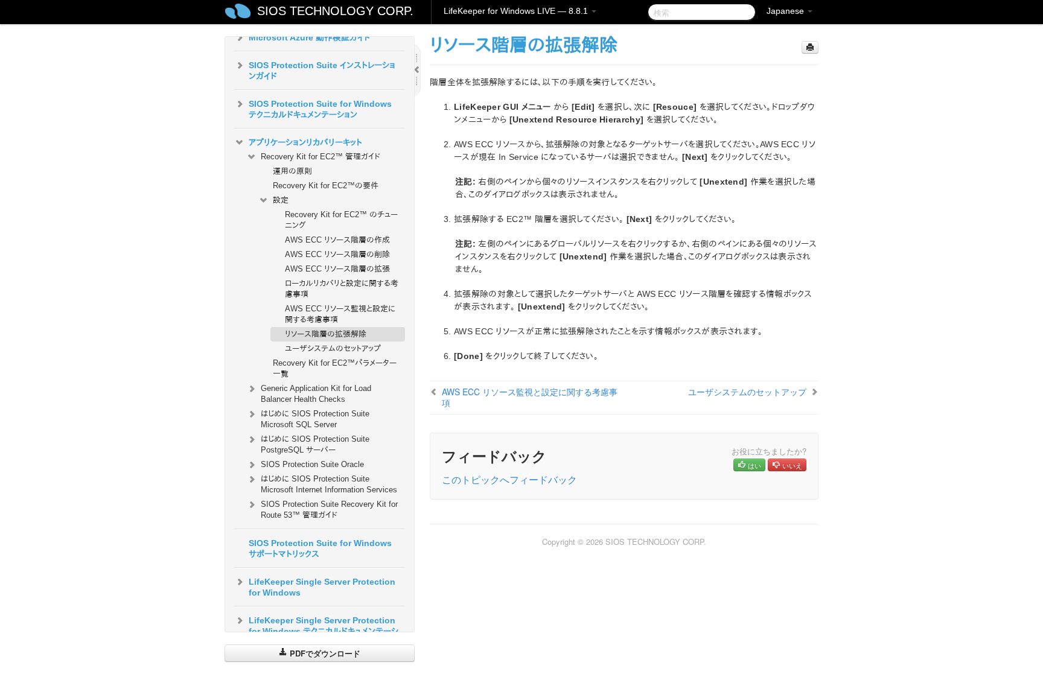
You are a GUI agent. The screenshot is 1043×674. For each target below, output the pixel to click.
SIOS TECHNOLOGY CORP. (335, 10)
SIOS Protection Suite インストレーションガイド (322, 70)
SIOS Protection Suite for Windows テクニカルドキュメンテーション (320, 109)
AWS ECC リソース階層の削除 (337, 254)
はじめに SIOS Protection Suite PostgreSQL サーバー (315, 444)
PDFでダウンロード (323, 653)
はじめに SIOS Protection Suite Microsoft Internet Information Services (329, 484)
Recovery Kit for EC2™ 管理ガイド (320, 156)
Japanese (786, 11)
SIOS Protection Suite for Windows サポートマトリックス (320, 548)
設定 (281, 200)
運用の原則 (292, 171)
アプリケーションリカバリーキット (305, 142)
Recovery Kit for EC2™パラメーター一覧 (335, 368)
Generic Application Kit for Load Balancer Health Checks (316, 394)
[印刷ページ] (810, 47)
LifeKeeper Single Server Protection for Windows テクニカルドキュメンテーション (323, 631)
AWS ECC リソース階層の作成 (337, 239)
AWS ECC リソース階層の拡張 (337, 268)
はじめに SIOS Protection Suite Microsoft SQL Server (315, 419)
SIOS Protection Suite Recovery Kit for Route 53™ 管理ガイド (329, 510)
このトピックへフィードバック (509, 479)
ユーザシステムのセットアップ (333, 348)
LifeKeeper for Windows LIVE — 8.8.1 (517, 11)
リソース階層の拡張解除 (325, 334)
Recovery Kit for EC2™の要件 (325, 185)
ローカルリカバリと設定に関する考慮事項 (341, 289)
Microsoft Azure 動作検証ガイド (310, 37)
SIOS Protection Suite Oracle (312, 464)
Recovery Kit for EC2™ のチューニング (341, 220)
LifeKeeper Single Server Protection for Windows (322, 587)
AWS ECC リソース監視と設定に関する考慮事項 (340, 314)
